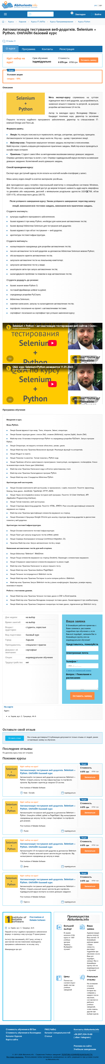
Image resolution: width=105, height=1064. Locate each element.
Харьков (22, 21)
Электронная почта (77, 652)
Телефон (72, 661)
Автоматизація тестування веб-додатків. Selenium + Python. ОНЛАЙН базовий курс (47, 772)
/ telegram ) (85, 1037)
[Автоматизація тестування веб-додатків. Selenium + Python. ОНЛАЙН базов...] (25, 104)
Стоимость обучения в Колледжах (23, 1032)
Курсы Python (84, 21)
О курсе (10, 48)
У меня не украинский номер (78, 670)
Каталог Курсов (14, 1036)
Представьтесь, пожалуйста (82, 644)
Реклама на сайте (83, 1045)
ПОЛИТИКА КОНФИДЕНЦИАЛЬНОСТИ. (77, 1054)
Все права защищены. (15, 1057)
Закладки (80, 14)
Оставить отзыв (14, 738)
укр (95, 5)
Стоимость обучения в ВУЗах (21, 1029)
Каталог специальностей (57, 1032)
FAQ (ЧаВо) (50, 1029)
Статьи (48, 1036)
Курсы (11, 21)
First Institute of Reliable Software (37, 918)
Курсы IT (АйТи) (38, 21)
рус (100, 5)
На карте (8, 706)
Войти (98, 14)
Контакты (47, 49)
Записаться (90, 777)
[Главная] (22, 4)
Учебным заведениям (85, 1049)
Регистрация (67, 49)
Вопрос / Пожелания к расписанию (78, 676)
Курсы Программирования (61, 21)
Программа (28, 49)
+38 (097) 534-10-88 (83, 1034)
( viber (77, 1037)
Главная (3, 21)
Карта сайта (12, 1039)
